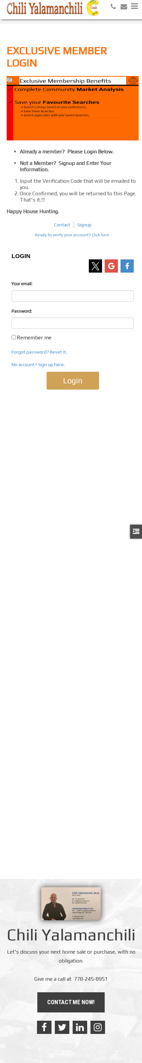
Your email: (22, 283)
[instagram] (97, 1027)
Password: (22, 311)
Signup (84, 224)
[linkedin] (80, 1027)
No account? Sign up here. (38, 364)
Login (73, 380)
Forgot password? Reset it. (39, 352)
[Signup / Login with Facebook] (127, 266)
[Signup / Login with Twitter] (95, 266)
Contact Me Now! (71, 1002)
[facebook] (44, 1027)
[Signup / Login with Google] (111, 266)
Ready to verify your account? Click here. (72, 234)
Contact (62, 224)
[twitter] (62, 1027)
